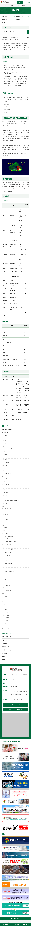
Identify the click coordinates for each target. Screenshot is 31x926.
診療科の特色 (4, 16)
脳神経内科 (4, 460)
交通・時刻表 (26, 924)
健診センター (5, 588)
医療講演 (4, 656)
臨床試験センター (6, 580)
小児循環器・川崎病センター (8, 571)
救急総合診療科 (5, 492)
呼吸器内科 (4, 435)
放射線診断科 (5, 520)
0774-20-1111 (15, 679)
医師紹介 (3, 22)
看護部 (3, 593)
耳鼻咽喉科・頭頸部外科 (7, 536)
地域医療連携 (4, 19)
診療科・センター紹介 (15, 5)
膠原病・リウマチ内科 (7, 449)
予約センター (5, 626)
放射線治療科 (5, 517)
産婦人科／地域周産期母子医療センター (11, 500)
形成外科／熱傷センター (7, 509)
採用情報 (4, 660)
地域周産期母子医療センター (8, 552)
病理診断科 (4, 528)
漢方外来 (4, 451)
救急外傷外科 (5, 495)
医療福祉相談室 (5, 615)
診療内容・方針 (19, 16)
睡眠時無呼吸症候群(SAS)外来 (9, 541)
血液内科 (4, 440)
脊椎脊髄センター (6, 566)
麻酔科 (3, 530)
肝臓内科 (4, 443)
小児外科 (4, 481)
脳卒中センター (5, 569)
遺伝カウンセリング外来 (7, 549)
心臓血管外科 (5, 468)
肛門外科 (4, 476)
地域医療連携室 (5, 623)
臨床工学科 (4, 610)
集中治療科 (4, 498)
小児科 (3, 490)
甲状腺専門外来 (5, 462)
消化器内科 (4, 438)
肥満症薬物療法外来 (6, 544)
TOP (2, 5)
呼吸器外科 (4, 479)
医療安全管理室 (5, 618)
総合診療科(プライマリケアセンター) (10, 432)
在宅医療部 (4, 596)
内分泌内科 (4, 457)
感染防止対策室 (5, 620)
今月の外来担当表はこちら (9, 32)
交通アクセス (5, 640)
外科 (3, 470)
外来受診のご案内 (6, 646)
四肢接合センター (6, 558)
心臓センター (5, 560)
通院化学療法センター (7, 585)
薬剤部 (3, 599)
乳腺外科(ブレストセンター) (8, 473)
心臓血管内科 (5, 465)
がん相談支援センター (7, 590)
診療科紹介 (7, 5)
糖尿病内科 (4, 454)
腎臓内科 (4, 446)
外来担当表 (4, 643)
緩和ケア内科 (5, 533)
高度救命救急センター (7, 555)
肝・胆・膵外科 (5, 484)
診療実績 (18, 19)
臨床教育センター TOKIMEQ (8, 577)
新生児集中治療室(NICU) (7, 563)
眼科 (3, 511)
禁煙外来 (4, 547)
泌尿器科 (4, 522)
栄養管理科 (4, 601)
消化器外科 (4, 487)
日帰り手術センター (6, 574)
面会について (5, 653)
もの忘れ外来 (5, 539)
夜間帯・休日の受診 (6, 650)
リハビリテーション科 (7, 607)
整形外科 (4, 506)
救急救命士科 (5, 612)
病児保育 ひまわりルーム (7, 629)
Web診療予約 (15, 924)
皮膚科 (3, 525)
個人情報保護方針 (5, 923)
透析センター (5, 582)
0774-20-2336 (15, 683)
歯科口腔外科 (5, 514)
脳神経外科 (4, 503)
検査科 (3, 604)
